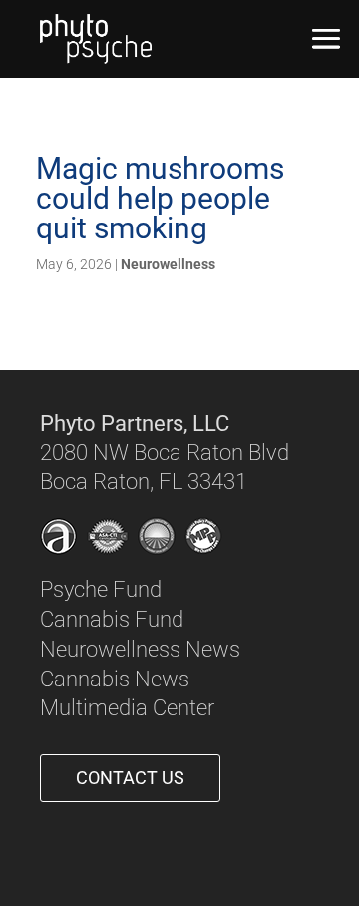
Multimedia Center (127, 707)
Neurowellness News (140, 649)
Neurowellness (168, 264)
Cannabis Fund (111, 619)
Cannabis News (114, 679)
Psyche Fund (101, 589)
